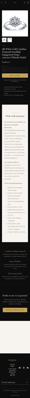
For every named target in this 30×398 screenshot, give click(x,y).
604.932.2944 (12, 360)
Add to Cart (15, 75)
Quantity (5, 66)
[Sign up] (27, 382)
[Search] (5, 2)
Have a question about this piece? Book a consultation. (15, 80)
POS (17, 390)
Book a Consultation (15, 310)
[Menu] (2, 2)
